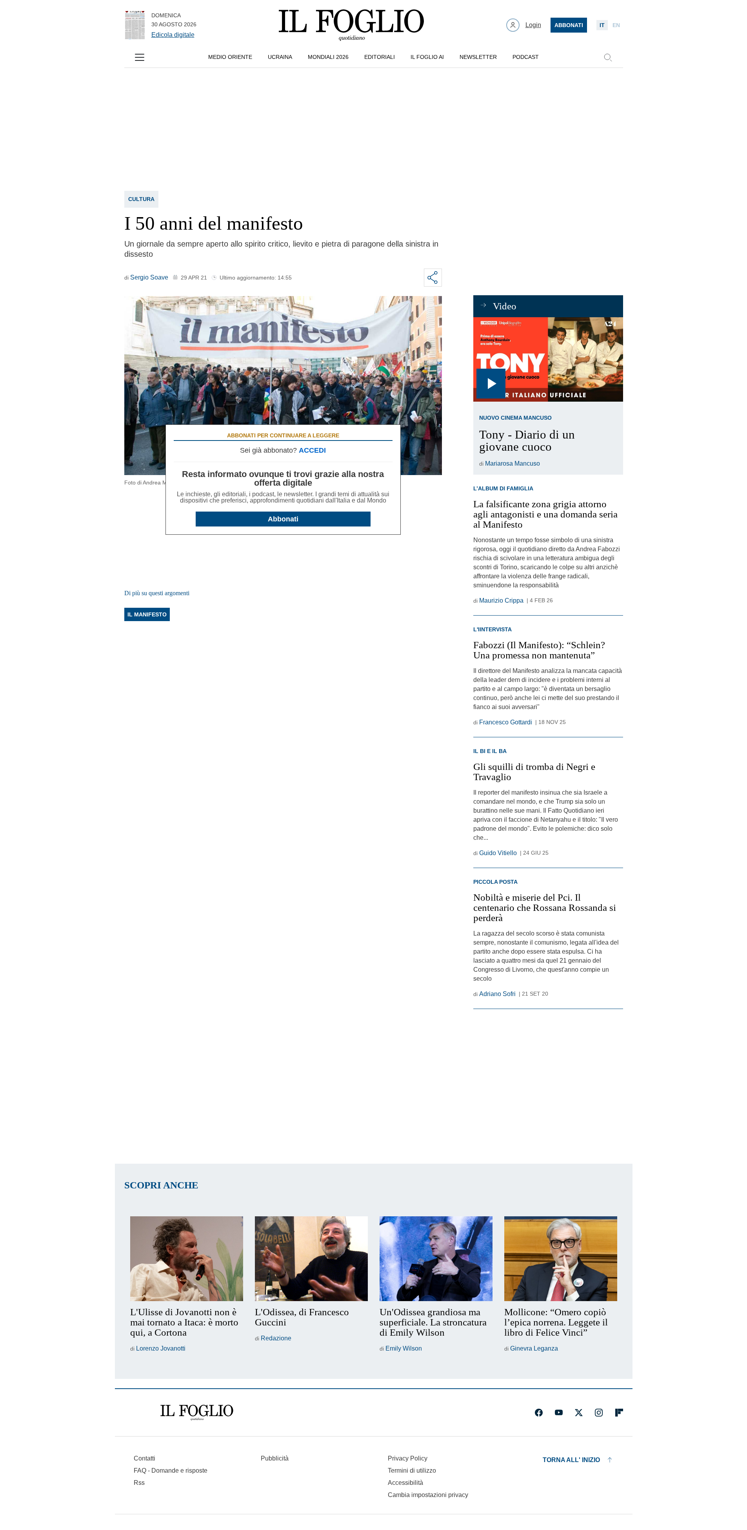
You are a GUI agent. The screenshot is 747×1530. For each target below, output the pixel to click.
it (602, 25)
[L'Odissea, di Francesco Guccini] (311, 1258)
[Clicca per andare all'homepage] (196, 1412)
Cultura (141, 199)
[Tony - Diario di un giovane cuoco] (548, 359)
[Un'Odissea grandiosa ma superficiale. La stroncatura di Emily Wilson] (436, 1258)
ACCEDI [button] (312, 450)
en (616, 25)
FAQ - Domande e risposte (170, 1470)
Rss (139, 1482)
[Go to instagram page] (599, 1413)
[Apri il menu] (139, 57)
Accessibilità (405, 1482)
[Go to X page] (579, 1413)
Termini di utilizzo (412, 1470)
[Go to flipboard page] (619, 1413)
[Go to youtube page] (559, 1413)
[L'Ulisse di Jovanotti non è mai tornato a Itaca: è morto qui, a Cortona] (186, 1258)
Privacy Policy (407, 1458)
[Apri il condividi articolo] (433, 278)
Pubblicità (275, 1458)
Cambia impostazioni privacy (428, 1495)
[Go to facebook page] (539, 1413)
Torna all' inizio (571, 1460)
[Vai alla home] (351, 25)
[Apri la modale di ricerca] (608, 57)
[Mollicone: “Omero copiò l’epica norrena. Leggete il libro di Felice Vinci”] (560, 1258)
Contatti (144, 1458)
